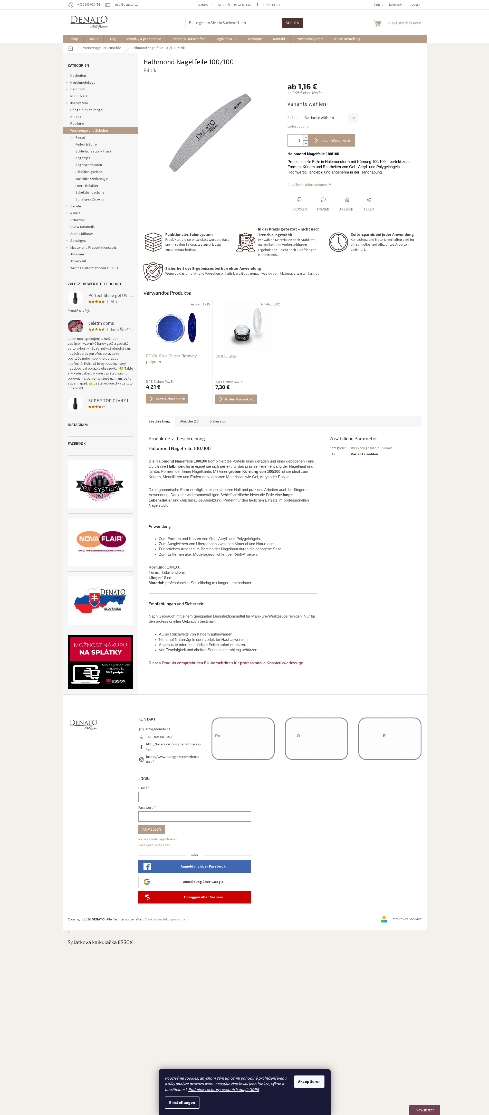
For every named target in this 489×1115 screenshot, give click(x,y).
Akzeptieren (309, 1081)
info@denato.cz (158, 729)
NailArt (75, 213)
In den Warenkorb (335, 140)
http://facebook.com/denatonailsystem (173, 747)
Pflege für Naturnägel (86, 110)
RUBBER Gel (79, 96)
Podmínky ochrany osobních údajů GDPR (223, 1089)
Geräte (75, 206)
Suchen (292, 23)
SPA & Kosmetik (82, 226)
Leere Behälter (86, 185)
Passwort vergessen (154, 845)
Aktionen (77, 254)
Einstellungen (182, 1103)
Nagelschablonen (88, 165)
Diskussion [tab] (218, 421)
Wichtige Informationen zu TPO (94, 268)
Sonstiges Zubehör (90, 199)
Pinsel (80, 137)
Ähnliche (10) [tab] (189, 421)
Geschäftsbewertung (235, 5)
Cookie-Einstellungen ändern (167, 919)
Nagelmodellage (82, 82)
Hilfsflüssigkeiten (88, 172)
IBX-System (79, 103)
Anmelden (151, 829)
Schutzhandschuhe (89, 192)
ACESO (75, 117)
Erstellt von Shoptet (406, 919)
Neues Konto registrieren (157, 839)
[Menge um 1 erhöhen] (305, 137)
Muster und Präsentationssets (93, 247)
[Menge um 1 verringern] (305, 143)
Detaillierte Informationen (307, 184)
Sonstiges (78, 240)
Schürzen (77, 220)
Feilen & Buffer (86, 144)
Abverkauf (78, 261)
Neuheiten (78, 75)
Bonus (203, 5)
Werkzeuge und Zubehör (89, 130)
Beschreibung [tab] (159, 421)
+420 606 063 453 (159, 736)
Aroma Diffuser (81, 233)
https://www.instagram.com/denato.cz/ (172, 759)
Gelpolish (77, 89)
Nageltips (82, 158)
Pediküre (77, 123)
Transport (272, 5)
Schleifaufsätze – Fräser (94, 151)
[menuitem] (73, 39)
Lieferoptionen (298, 126)
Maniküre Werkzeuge (91, 178)
